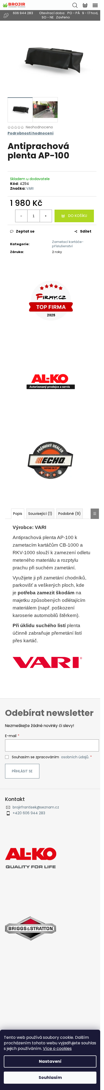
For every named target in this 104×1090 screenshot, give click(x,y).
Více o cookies (57, 1048)
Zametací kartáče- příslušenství (68, 243)
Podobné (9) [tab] (69, 513)
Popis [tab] (17, 513)
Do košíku (77, 215)
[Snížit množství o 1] (21, 216)
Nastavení (50, 1061)
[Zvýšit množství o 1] (46, 216)
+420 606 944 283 (29, 813)
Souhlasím (50, 1077)
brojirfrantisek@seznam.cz (36, 807)
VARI (30, 188)
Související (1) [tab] (40, 513)
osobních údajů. (75, 757)
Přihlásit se (22, 771)
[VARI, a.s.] (47, 662)
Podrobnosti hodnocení (31, 133)
